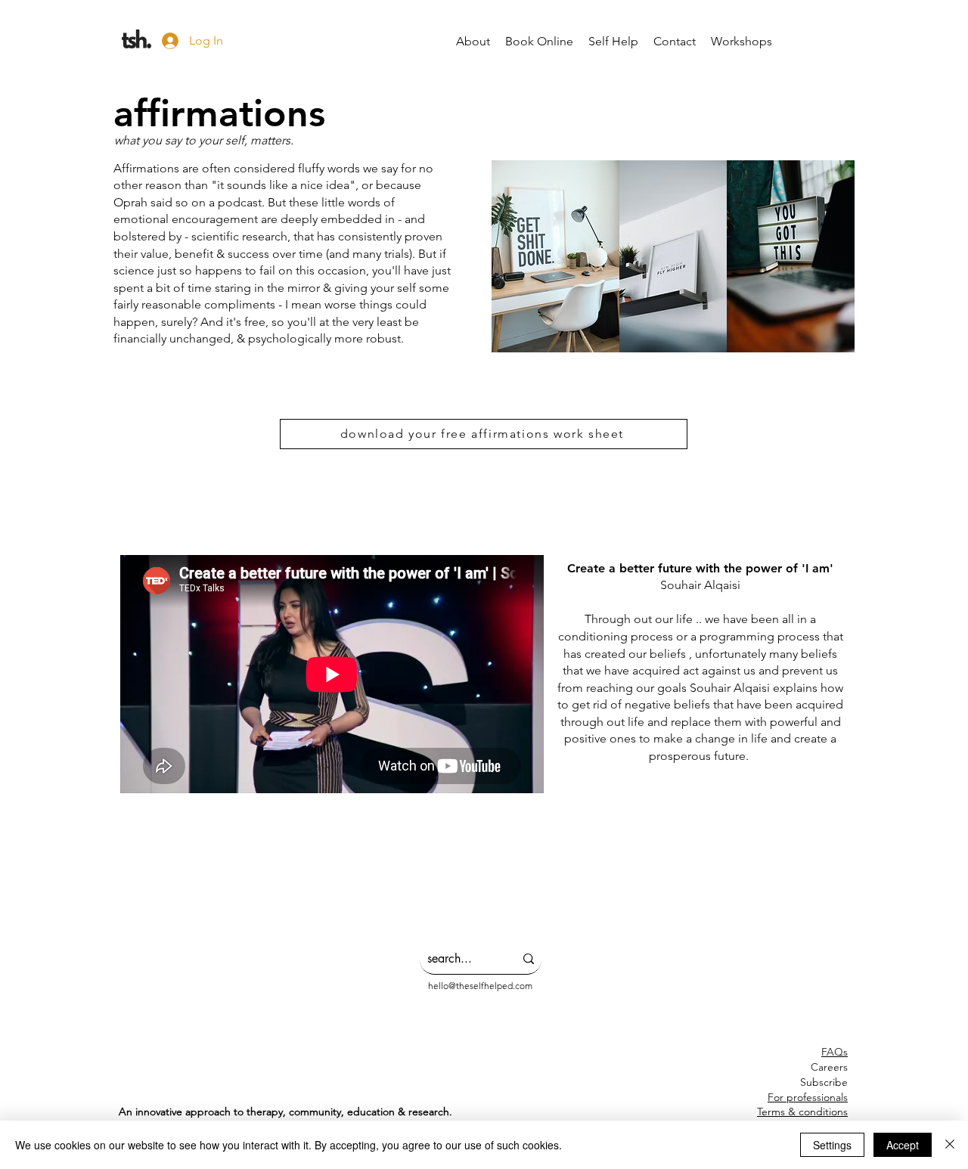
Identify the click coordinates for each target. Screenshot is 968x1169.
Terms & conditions (802, 1111)
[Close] (950, 1145)
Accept (902, 1144)
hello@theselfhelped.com (480, 985)
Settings (832, 1144)
